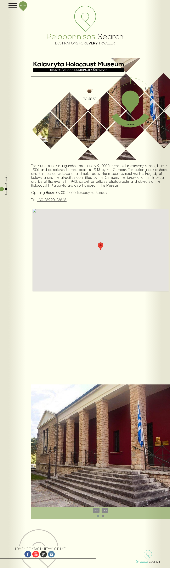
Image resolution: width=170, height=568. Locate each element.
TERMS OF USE (55, 549)
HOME (23, 5)
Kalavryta (39, 177)
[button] (100, 246)
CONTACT (33, 549)
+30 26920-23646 (52, 200)
